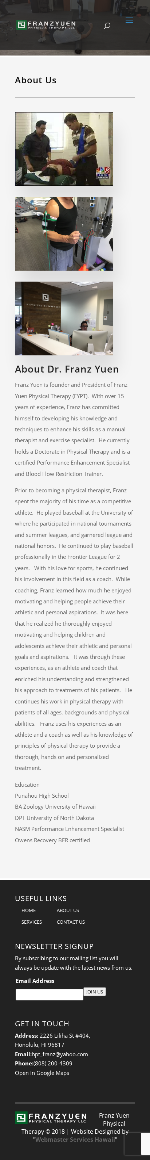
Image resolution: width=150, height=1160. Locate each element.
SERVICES (31, 922)
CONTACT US (71, 922)
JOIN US (94, 991)
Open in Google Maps (42, 1072)
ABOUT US (68, 910)
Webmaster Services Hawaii (75, 1140)
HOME (28, 910)
